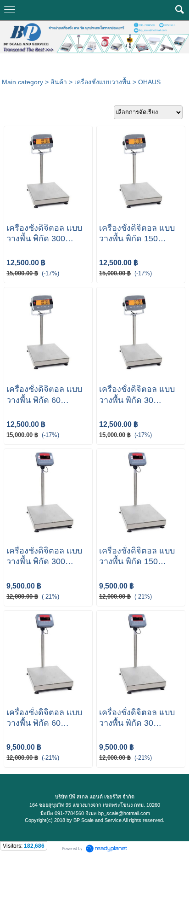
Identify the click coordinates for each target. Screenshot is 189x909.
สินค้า (58, 82)
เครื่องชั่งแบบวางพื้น (102, 82)
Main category (22, 82)
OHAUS (149, 82)
